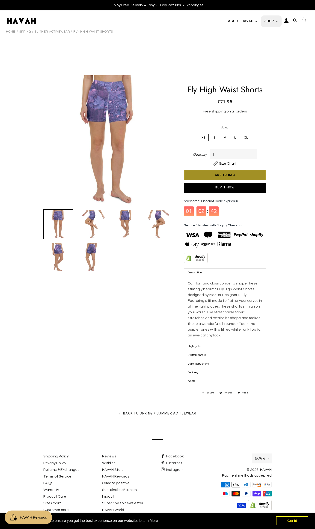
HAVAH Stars (113, 470)
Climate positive (116, 483)
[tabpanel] (225, 309)
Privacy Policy (54, 463)
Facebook (175, 456)
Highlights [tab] (194, 346)
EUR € (260, 458)
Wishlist (108, 463)
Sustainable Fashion (119, 490)
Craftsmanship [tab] (197, 355)
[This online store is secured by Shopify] (225, 259)
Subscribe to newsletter (122, 503)
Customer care (56, 510)
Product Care (54, 496)
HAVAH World (113, 510)
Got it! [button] (292, 521)
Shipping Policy (56, 456)
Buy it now (225, 187)
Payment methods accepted (247, 475)
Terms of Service (57, 476)
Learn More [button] (148, 521)
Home (10, 31)
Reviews (109, 456)
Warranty (51, 490)
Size (225, 128)
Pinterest (174, 463)
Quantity (200, 154)
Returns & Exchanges (61, 470)
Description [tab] (195, 272)
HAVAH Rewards (115, 476)
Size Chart (52, 503)
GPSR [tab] (191, 381)
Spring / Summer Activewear (44, 31)
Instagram (175, 470)
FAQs (48, 483)
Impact (108, 496)
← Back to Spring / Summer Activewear (157, 413)
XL (246, 137)
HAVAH (266, 470)
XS (204, 137)
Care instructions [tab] (198, 363)
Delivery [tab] (193, 372)
